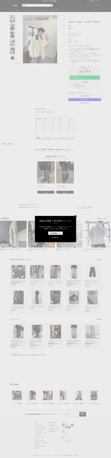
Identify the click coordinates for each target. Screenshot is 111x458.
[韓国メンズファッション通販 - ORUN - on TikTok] (57, 237)
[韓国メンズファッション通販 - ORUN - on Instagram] (52, 237)
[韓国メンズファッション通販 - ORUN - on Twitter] (55, 237)
